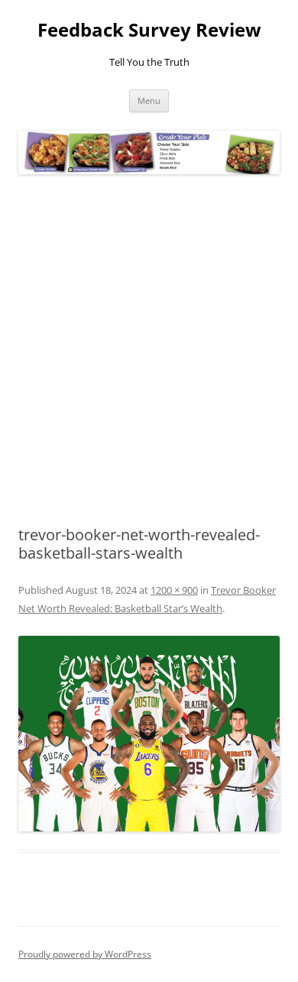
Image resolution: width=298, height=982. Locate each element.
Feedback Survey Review (149, 30)
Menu (149, 100)
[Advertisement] (149, 351)
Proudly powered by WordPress (84, 954)
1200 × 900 (174, 590)
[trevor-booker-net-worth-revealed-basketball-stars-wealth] (149, 734)
